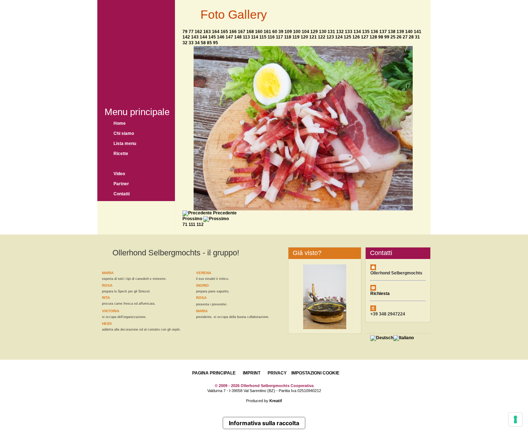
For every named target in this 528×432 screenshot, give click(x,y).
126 (356, 37)
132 (340, 31)
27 (405, 37)
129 (314, 31)
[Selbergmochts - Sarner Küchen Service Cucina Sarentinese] (136, 49)
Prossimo (192, 218)
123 (330, 37)
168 (250, 31)
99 (386, 37)
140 (409, 31)
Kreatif (275, 401)
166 (233, 31)
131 (331, 31)
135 (366, 31)
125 (347, 37)
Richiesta (380, 293)
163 (207, 31)
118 (287, 37)
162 (198, 31)
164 (215, 31)
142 (186, 37)
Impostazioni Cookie (315, 373)
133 (348, 31)
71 (184, 224)
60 (274, 31)
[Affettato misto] (303, 209)
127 (365, 37)
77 (191, 31)
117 (279, 37)
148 (238, 37)
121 (313, 37)
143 (195, 37)
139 (400, 31)
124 (339, 37)
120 (304, 37)
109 (288, 31)
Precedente (225, 212)
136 (374, 31)
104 (305, 31)
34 (197, 42)
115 (263, 37)
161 (267, 31)
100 (297, 31)
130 (322, 31)
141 (417, 31)
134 (357, 31)
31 (417, 37)
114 (254, 37)
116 (271, 37)
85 (209, 42)
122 (321, 37)
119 (296, 37)
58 (203, 42)
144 (203, 37)
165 (224, 31)
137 (383, 31)
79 (184, 31)
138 (391, 31)
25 (392, 37)
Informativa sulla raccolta (264, 423)
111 (192, 224)
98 (380, 37)
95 (215, 42)
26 (399, 37)
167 (241, 31)
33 (191, 42)
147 (229, 37)
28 (411, 37)
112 (200, 224)
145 (212, 37)
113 (246, 37)
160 (259, 31)
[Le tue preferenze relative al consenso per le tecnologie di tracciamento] (515, 419)
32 (184, 42)
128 (373, 37)
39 (280, 31)
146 (220, 37)
